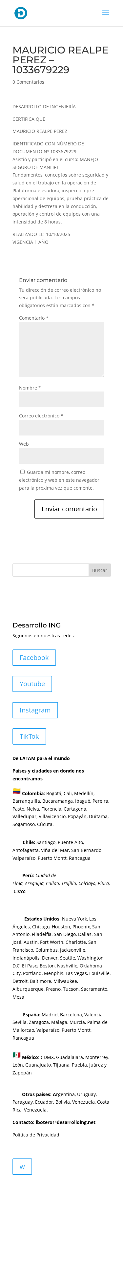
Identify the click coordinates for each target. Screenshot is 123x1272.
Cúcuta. (45, 824)
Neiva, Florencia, (45, 809)
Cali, (67, 793)
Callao (52, 883)
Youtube (32, 683)
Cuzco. (20, 891)
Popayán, (77, 816)
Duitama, (99, 816)
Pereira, (100, 801)
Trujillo (68, 883)
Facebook (34, 657)
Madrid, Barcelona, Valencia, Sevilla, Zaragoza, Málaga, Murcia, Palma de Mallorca (60, 1022)
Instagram (35, 710)
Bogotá (53, 793)
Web (24, 444)
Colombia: (33, 793)
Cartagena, (75, 809)
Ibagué (82, 801)
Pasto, (18, 809)
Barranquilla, (26, 801)
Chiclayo (86, 883)
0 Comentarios (28, 82)
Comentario (34, 318)
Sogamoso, (24, 824)
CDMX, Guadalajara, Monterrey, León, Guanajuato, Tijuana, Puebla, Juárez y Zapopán (60, 1065)
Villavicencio (52, 816)
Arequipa (34, 883)
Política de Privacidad (35, 1135)
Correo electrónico (41, 416)
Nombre (30, 388)
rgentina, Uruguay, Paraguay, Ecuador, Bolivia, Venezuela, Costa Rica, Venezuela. (60, 1102)
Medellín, (84, 793)
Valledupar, (24, 816)
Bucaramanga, (57, 801)
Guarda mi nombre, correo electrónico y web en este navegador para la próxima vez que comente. (59, 480)
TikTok (29, 736)
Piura (103, 883)
